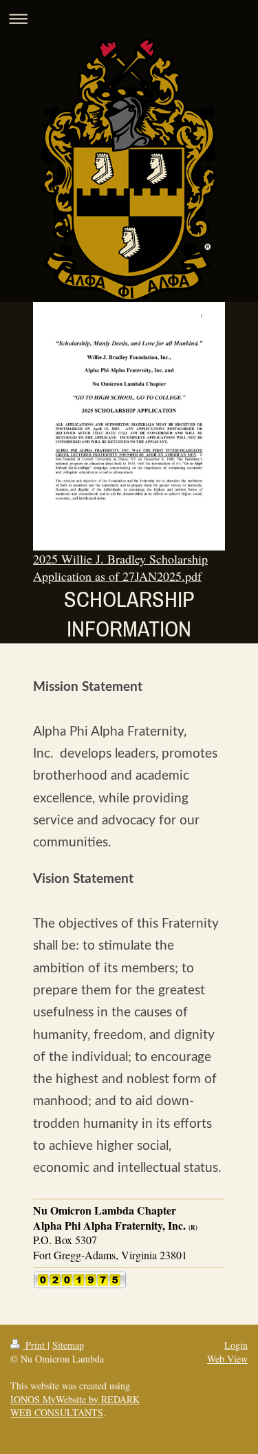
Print (35, 1344)
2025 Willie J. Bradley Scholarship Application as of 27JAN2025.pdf (120, 567)
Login (236, 1344)
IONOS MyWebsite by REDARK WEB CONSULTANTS (75, 1406)
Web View (227, 1358)
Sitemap (68, 1344)
